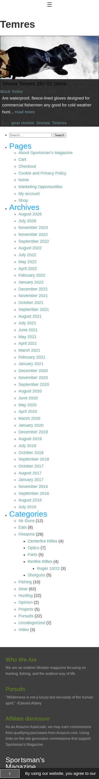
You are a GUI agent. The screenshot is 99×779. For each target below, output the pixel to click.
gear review (22, 123)
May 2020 (27, 405)
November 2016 (33, 486)
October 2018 (31, 452)
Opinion (25, 602)
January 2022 (31, 282)
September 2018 (33, 459)
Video (23, 629)
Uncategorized (31, 622)
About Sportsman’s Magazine (45, 152)
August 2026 (30, 214)
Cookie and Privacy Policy (42, 173)
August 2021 (30, 316)
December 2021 (33, 289)
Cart (22, 159)
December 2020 (33, 370)
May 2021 (27, 336)
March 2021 (29, 350)
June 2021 (28, 330)
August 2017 (30, 473)
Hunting (25, 595)
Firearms (26, 534)
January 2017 (31, 479)
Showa (43, 123)
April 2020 (27, 411)
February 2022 (31, 275)
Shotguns (36, 575)
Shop (23, 200)
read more (25, 112)
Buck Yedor (11, 91)
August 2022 (30, 248)
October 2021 (31, 302)
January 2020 (31, 425)
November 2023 (33, 227)
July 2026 (27, 221)
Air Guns (26, 520)
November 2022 (33, 234)
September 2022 (33, 241)
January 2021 (31, 364)
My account (29, 193)
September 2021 (33, 309)
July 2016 (27, 507)
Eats (22, 527)
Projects (25, 609)
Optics (33, 547)
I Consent (9, 774)
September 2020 (33, 384)
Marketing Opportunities (40, 186)
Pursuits (25, 616)
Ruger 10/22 (48, 568)
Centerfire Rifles (42, 541)
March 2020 (29, 418)
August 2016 (30, 500)
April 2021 (27, 343)
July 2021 (27, 323)
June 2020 (28, 398)
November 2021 (33, 295)
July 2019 (27, 445)
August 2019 (30, 439)
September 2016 (33, 493)
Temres (59, 123)
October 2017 (31, 466)
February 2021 (31, 357)
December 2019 (33, 432)
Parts (32, 554)
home (23, 180)
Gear (23, 589)
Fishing (25, 582)
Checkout (27, 166)
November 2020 (33, 377)
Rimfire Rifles (40, 561)
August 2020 (30, 391)
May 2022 (27, 261)
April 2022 (27, 268)
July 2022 (27, 255)
